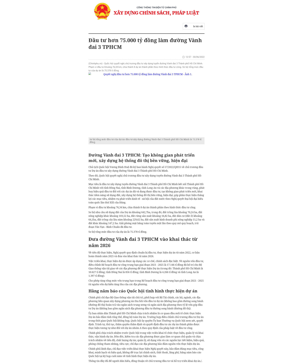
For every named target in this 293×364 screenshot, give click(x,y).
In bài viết (198, 26)
